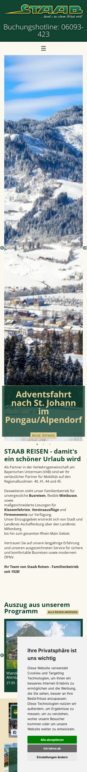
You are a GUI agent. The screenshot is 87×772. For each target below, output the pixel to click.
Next (85, 248)
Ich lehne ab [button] (52, 748)
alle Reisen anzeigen (62, 612)
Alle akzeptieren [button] (52, 739)
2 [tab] (43, 444)
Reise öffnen (43, 435)
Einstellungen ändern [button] (52, 757)
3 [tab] (50, 444)
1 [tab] (37, 444)
